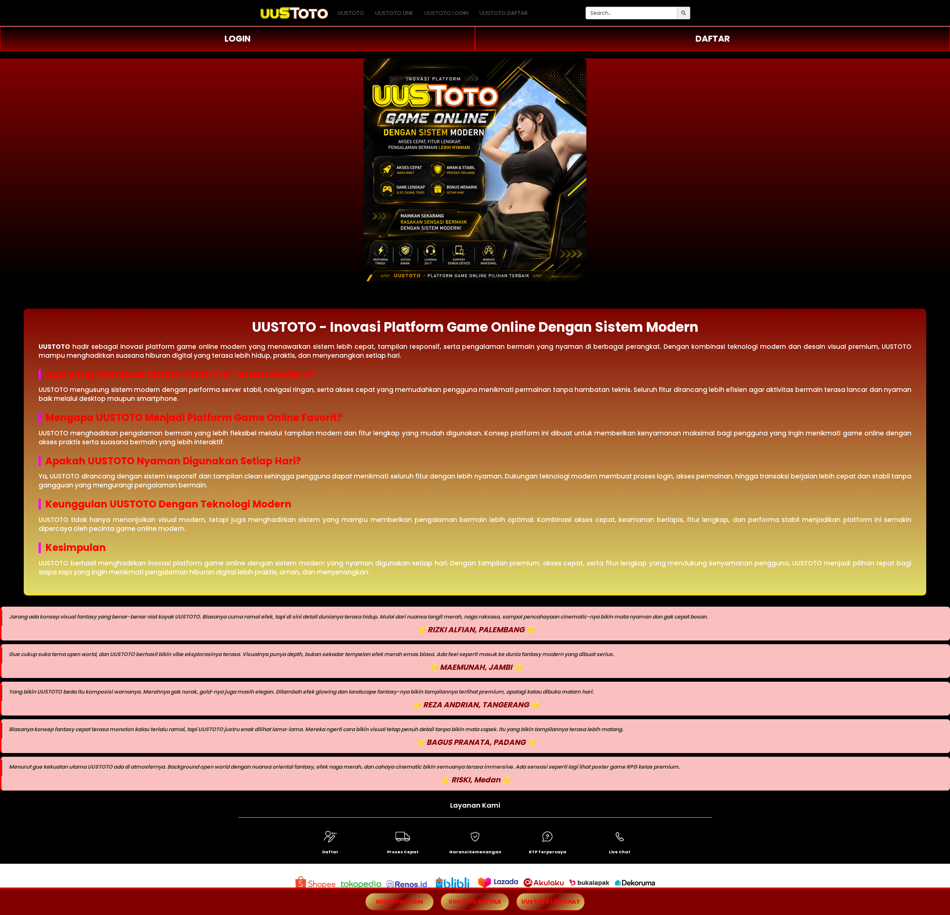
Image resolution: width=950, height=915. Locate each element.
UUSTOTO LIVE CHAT (550, 902)
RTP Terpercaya (547, 852)
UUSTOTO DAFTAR (503, 13)
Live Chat (619, 852)
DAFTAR (712, 39)
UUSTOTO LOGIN (446, 13)
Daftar (330, 852)
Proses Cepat (403, 852)
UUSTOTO (351, 13)
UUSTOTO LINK (394, 13)
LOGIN (237, 39)
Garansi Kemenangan (475, 852)
